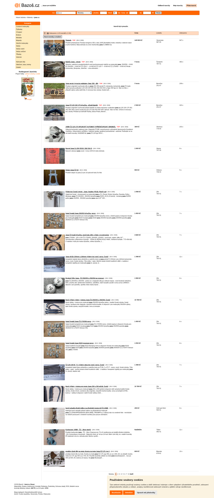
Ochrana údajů (60, 486)
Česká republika (24, 494)
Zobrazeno (183, 33)
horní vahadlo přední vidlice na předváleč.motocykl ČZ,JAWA (87, 408)
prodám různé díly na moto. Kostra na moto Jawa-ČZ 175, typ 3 (88, 451)
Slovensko (34, 494)
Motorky (30, 17)
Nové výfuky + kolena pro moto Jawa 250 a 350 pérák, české (87, 386)
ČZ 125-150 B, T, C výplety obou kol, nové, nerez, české (85, 365)
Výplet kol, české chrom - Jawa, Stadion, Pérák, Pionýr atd (86, 192)
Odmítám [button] (129, 493)
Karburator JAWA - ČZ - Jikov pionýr (78, 430)
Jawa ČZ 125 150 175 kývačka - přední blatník (82, 105)
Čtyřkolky (19, 29)
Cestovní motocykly (22, 26)
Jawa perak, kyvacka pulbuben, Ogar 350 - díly (82, 83)
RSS (67, 486)
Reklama (44, 486)
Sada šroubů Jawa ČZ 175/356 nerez (78, 321)
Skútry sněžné (21, 51)
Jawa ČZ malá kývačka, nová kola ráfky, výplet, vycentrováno (87, 235)
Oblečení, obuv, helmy (23, 64)
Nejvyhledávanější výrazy (33, 492)
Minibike (19, 38)
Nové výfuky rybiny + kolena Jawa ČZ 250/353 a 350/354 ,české (88, 300)
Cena (136, 33)
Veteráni (19, 57)
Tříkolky (18, 54)
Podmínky (51, 486)
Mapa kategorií (19, 492)
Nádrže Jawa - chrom (73, 62)
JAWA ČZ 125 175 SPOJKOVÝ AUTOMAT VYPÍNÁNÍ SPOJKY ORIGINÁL (91, 127)
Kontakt (37, 486)
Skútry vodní (20, 49)
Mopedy (19, 40)
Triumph (68, 40)
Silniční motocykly (22, 43)
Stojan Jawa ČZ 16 (72, 170)
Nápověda (17, 486)
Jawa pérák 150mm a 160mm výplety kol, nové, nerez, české (87, 257)
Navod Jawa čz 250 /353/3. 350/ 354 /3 (79, 148)
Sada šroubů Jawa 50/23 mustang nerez (80, 343)
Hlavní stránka (21, 17)
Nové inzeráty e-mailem (52, 37)
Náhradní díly (20, 62)
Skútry (18, 46)
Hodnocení (31, 486)
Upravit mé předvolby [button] (146, 493)
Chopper (19, 32)
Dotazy (24, 486)
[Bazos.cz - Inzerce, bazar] (27, 7)
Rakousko (47, 494)
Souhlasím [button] (116, 493)
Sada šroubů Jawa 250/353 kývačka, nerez (81, 213)
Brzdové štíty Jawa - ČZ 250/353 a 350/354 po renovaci (85, 278)
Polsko (40, 494)
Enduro (18, 35)
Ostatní (18, 67)
